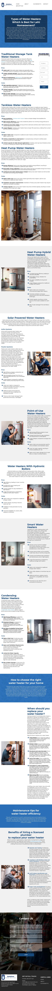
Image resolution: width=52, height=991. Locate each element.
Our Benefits (37, 4)
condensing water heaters (8, 609)
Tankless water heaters (18, 118)
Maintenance (18, 77)
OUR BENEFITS (45, 983)
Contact (45, 4)
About (26, 4)
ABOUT (42, 981)
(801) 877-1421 (19, 6)
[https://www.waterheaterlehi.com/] (10, 977)
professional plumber (35, 841)
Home (17, 4)
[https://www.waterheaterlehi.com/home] (7, 5)
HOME (42, 979)
